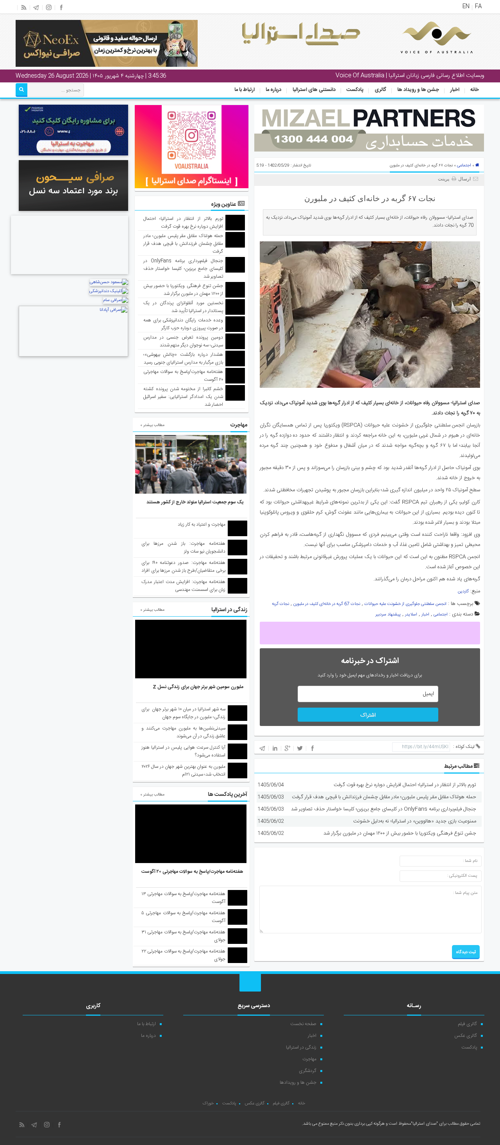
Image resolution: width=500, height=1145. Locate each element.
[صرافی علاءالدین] (69, 275)
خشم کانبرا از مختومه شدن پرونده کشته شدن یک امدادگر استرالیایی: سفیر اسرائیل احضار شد (183, 396)
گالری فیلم (467, 1024)
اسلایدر (411, 614)
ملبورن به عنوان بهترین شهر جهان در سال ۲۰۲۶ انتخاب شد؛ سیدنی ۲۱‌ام (183, 770)
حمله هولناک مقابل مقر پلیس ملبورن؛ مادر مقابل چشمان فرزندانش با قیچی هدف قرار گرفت (384, 797)
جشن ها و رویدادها (298, 1082)
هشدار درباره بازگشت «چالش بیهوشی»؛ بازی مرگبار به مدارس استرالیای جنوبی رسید (183, 358)
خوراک (208, 1103)
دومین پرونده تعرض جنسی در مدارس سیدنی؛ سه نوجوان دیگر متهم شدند (183, 341)
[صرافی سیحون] (73, 212)
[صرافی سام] (115, 300)
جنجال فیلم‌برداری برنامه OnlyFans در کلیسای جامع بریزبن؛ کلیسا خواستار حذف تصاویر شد (383, 809)
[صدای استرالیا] (425, 59)
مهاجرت (309, 1059)
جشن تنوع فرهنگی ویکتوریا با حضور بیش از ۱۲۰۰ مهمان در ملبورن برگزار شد (399, 833)
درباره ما (273, 90)
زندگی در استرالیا (301, 1047)
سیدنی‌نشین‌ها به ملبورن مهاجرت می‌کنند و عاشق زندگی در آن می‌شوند (183, 732)
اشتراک (368, 715)
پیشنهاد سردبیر (388, 614)
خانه (474, 90)
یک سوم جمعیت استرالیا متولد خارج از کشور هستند (194, 502)
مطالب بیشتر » (152, 425)
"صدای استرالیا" (424, 1123)
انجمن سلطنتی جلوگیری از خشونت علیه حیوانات (405, 604)
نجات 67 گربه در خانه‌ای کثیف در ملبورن (326, 604)
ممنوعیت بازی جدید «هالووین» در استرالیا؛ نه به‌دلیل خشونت (414, 821)
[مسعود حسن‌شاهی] (109, 282)
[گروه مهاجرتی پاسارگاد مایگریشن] (73, 156)
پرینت (445, 179)
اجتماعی (464, 165)
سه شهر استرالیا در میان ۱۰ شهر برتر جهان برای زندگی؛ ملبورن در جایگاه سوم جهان (183, 713)
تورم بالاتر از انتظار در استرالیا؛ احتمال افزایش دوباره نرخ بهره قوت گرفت (405, 785)
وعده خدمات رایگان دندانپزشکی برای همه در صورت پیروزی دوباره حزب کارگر (183, 324)
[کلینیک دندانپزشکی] (108, 291)
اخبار (454, 90)
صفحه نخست (303, 1024)
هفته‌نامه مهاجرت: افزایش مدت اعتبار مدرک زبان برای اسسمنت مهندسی (183, 586)
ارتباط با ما (244, 90)
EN (466, 6)
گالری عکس (465, 1036)
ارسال (464, 179)
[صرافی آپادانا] (73, 355)
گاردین (463, 591)
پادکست (354, 90)
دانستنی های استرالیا (314, 90)
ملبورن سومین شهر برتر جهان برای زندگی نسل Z (198, 687)
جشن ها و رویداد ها (418, 90)
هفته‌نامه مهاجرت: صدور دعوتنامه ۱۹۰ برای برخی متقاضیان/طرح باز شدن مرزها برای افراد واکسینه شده (183, 570)
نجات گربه (280, 604)
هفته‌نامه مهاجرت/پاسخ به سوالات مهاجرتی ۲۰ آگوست (192, 872)
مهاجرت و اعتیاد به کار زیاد (201, 524)
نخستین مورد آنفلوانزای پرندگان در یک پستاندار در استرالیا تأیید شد (183, 307)
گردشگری (307, 1071)
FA (478, 6)
